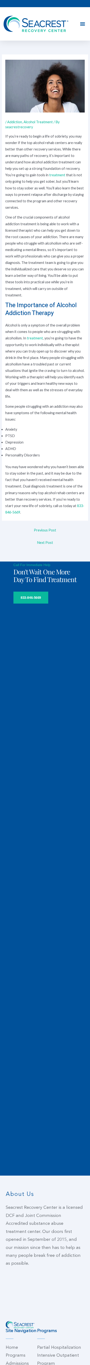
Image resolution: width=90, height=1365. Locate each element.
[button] (82, 24)
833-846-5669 (31, 598)
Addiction (14, 122)
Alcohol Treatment (38, 122)
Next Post (45, 543)
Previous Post (45, 530)
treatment (57, 175)
